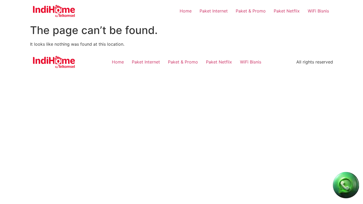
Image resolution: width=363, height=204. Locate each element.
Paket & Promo (251, 11)
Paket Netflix (287, 11)
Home (186, 11)
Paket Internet (214, 11)
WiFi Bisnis (318, 11)
